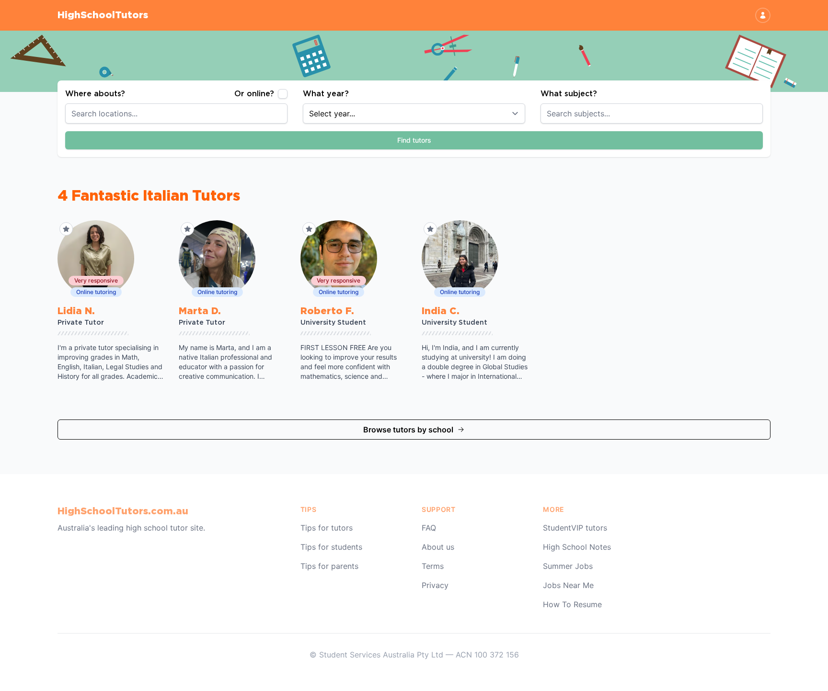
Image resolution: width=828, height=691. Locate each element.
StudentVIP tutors (575, 527)
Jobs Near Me (568, 585)
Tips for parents (329, 566)
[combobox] (176, 113)
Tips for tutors (326, 527)
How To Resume (572, 604)
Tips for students (331, 547)
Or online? (254, 94)
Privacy (435, 585)
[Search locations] (286, 113)
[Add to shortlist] (66, 229)
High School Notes (577, 547)
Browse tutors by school (408, 429)
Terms (433, 566)
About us (438, 547)
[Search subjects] (761, 113)
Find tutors (414, 140)
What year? (326, 94)
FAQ (429, 527)
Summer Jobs (568, 566)
